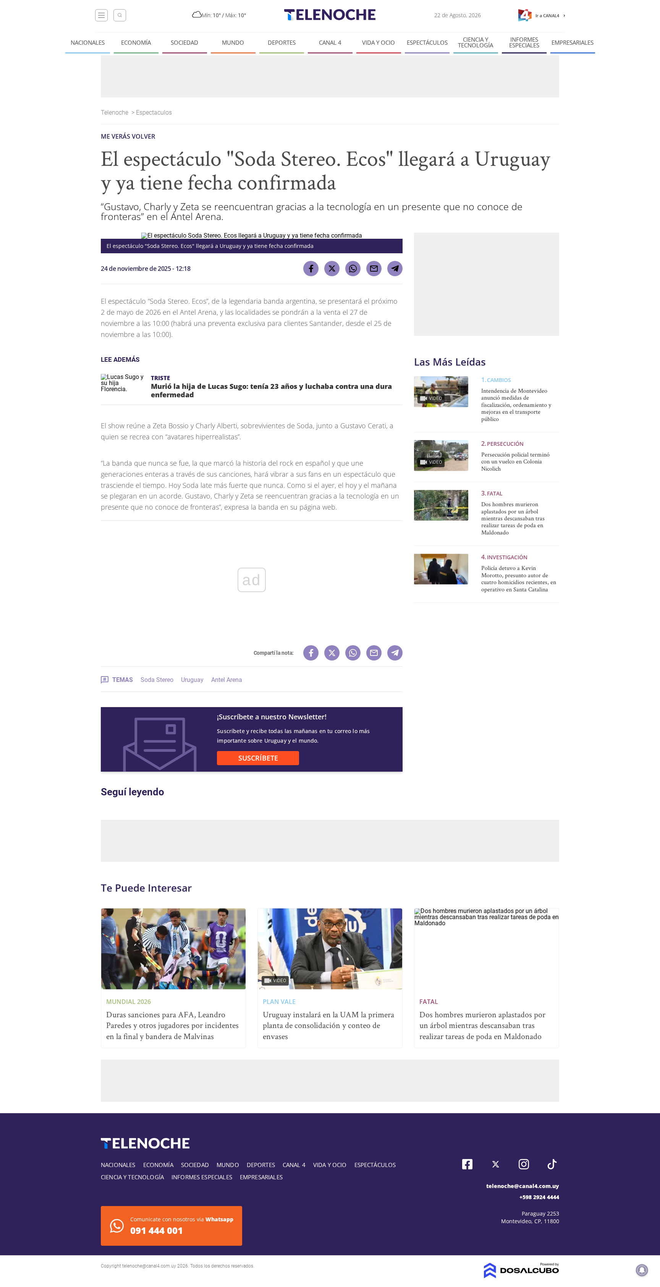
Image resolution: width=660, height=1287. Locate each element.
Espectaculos (154, 112)
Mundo (233, 42)
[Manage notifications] (642, 1270)
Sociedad (184, 42)
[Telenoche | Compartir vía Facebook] (311, 268)
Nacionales (88, 42)
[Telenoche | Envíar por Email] (374, 268)
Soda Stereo (157, 679)
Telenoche (115, 112)
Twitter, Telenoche (495, 1164)
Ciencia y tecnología (475, 42)
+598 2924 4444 (539, 1197)
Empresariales (573, 42)
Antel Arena (226, 679)
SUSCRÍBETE (258, 757)
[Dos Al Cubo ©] (521, 1276)
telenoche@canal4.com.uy (522, 1186)
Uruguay (192, 679)
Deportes (282, 42)
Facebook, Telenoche (467, 1164)
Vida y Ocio (378, 42)
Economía (136, 42)
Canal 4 (330, 42)
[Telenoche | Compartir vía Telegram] (395, 268)
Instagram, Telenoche (524, 1164)
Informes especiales (524, 42)
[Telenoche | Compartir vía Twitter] (332, 268)
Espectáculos (427, 42)
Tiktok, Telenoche (552, 1164)
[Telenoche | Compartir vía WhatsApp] (353, 268)
